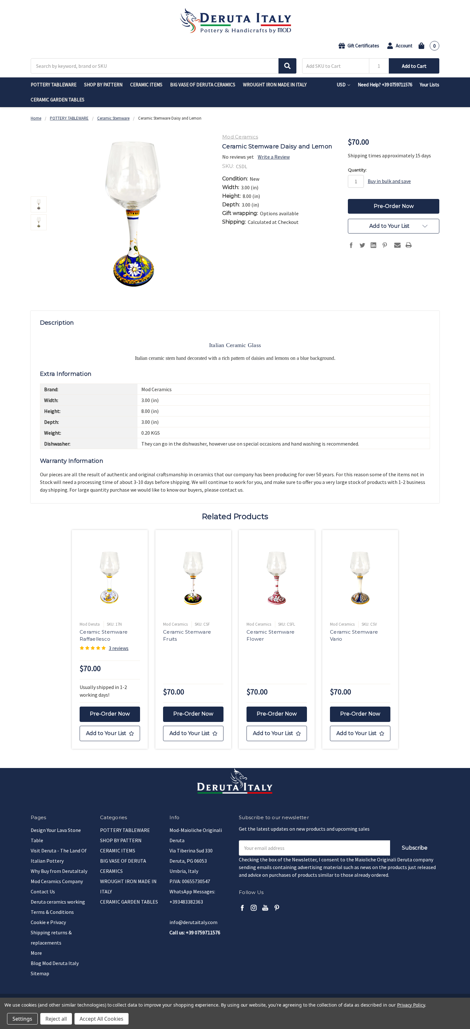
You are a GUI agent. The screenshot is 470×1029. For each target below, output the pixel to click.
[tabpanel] (110, 639)
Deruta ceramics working (58, 901)
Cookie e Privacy (48, 922)
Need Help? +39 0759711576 (385, 85)
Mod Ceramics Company (57, 881)
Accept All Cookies (101, 1018)
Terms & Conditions (52, 912)
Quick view (109, 577)
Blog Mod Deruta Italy (55, 963)
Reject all (56, 1018)
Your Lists (429, 85)
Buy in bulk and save (389, 181)
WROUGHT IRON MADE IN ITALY (275, 85)
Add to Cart (414, 66)
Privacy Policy (411, 1005)
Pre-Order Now (110, 714)
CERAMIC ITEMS (146, 85)
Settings (22, 1018)
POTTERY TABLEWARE (53, 85)
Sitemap (40, 973)
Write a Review (274, 157)
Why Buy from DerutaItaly (59, 871)
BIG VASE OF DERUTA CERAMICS (202, 85)
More (36, 953)
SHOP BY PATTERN (103, 85)
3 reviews (119, 648)
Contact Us (43, 891)
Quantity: (357, 169)
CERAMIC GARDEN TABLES (57, 100)
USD (342, 85)
